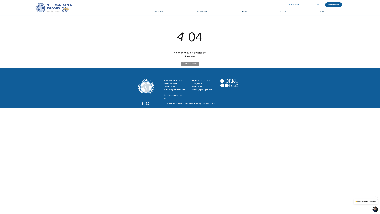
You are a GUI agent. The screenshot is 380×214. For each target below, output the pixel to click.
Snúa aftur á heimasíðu (190, 63)
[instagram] (147, 103)
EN (308, 5)
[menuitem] (159, 11)
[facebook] (143, 103)
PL (318, 5)
